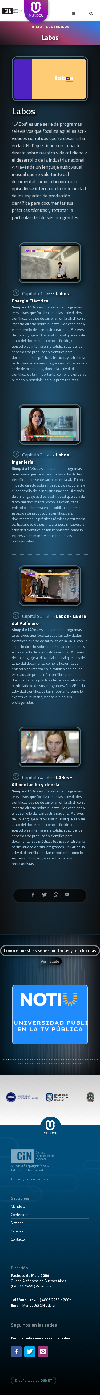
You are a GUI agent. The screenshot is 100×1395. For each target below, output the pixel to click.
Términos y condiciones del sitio (30, 1179)
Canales (17, 1231)
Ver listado (50, 961)
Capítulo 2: (42, 458)
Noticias (17, 1222)
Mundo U (18, 1206)
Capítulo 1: (42, 297)
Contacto (18, 1239)
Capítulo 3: (49, 619)
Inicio (36, 26)
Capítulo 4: (42, 781)
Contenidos (58, 26)
